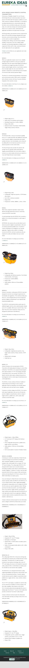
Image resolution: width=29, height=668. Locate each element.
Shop (14, 652)
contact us (10, 85)
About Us (12, 651)
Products (19, 651)
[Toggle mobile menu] (26, 6)
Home (5, 651)
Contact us (4, 51)
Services (7, 652)
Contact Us (21, 652)
